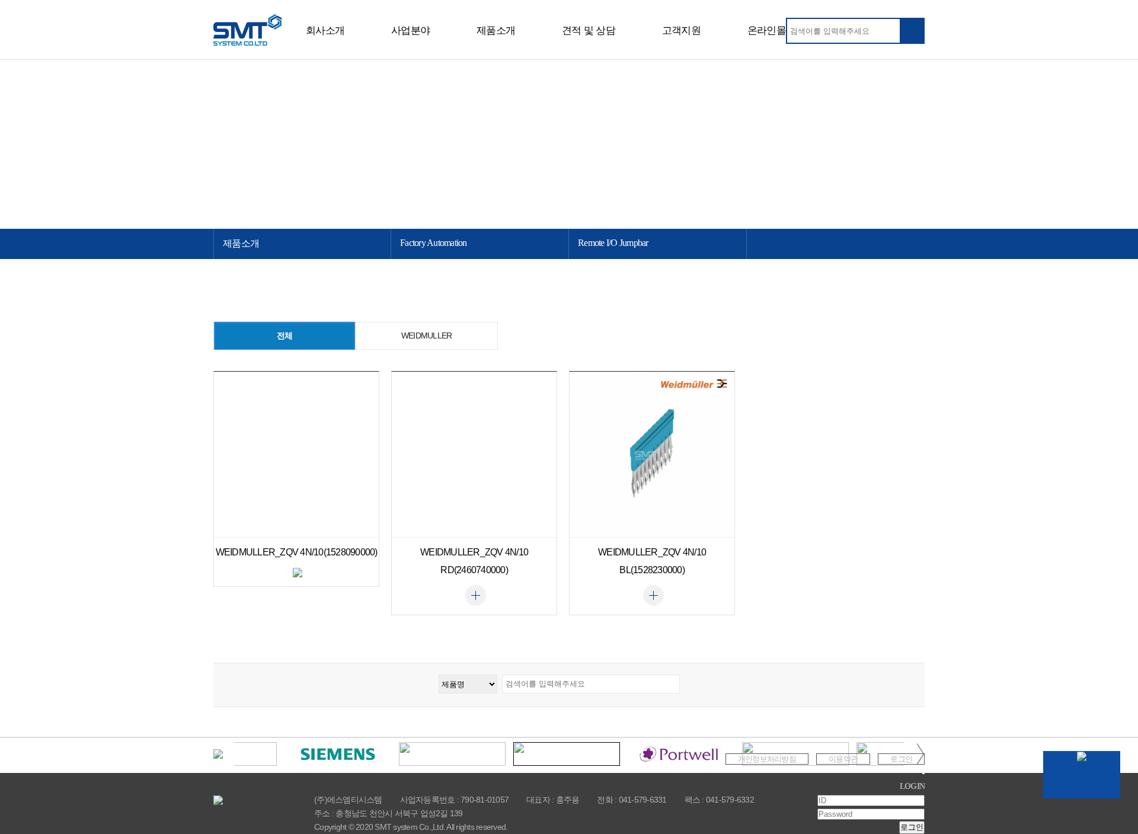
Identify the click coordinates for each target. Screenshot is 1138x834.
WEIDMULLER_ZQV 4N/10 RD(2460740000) (474, 561)
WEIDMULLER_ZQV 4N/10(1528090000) (297, 552)
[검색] (911, 31)
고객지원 (681, 30)
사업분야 (410, 30)
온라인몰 (766, 30)
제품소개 (496, 30)
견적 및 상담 (588, 30)
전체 (285, 335)
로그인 (901, 759)
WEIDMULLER (426, 335)
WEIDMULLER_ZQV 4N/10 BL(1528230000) (652, 561)
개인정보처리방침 (767, 759)
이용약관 (843, 759)
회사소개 (325, 30)
